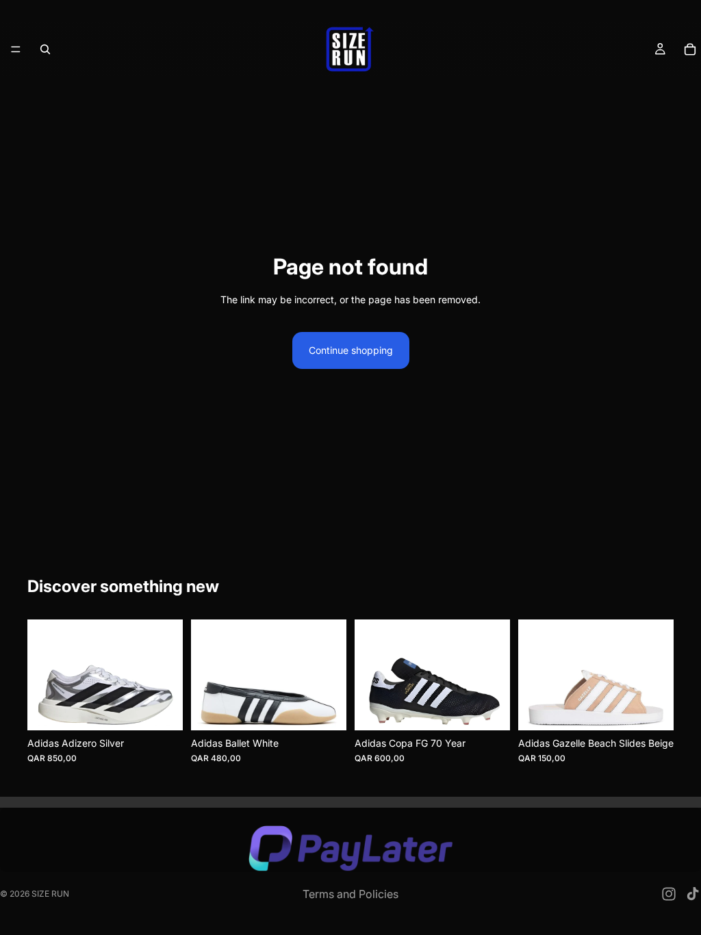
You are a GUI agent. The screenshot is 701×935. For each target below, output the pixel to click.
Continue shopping (351, 350)
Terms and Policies (350, 894)
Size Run (50, 893)
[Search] (45, 49)
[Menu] (15, 49)
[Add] (488, 709)
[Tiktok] (693, 894)
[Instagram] (669, 894)
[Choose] (161, 709)
